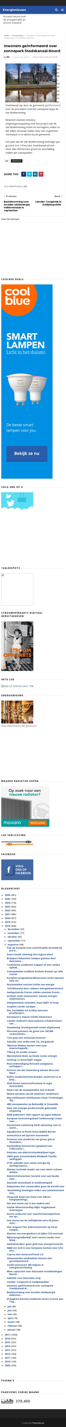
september (14, 940)
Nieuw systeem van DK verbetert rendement (33, 1093)
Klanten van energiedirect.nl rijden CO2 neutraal (35, 1233)
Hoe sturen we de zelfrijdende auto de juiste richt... (33, 1222)
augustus (13, 944)
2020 (8, 918)
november (14, 933)
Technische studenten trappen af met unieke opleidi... (33, 966)
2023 (8, 906)
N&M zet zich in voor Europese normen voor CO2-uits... (35, 1249)
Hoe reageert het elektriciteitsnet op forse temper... (32, 1228)
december (14, 929)
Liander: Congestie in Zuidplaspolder (28, 1281)
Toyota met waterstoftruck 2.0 (25, 1254)
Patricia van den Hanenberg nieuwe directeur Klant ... (33, 1071)
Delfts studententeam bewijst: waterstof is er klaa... (34, 1078)
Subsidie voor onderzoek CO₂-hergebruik (30, 1041)
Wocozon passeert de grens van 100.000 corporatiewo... (30, 1032)
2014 (8, 1346)
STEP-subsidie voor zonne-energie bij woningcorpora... (28, 1164)
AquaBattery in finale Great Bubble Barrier (31, 1131)
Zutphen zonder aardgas (21, 1006)
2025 (8, 898)
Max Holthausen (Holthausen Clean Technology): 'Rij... (35, 1099)
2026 (8, 895)
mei (10, 1314)
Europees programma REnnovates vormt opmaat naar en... (35, 979)
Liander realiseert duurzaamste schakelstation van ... (34, 1022)
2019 (8, 922)
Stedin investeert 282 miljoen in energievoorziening (25, 1266)
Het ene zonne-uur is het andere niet (28, 1203)
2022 (8, 910)
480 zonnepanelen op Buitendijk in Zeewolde (32, 1104)
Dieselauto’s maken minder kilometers (29, 1016)
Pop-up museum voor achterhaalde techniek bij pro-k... (34, 949)
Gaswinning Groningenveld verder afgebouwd (33, 1027)
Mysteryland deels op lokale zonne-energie (32, 1055)
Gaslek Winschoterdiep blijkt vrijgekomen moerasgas (31, 1209)
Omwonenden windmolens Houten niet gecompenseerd (29, 1260)
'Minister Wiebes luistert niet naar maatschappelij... (27, 1047)
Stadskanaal (18, 36)
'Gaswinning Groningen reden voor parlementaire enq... (35, 1192)
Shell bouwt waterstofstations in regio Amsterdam (29, 1085)
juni (10, 1310)
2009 (8, 1365)
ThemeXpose (38, 1423)
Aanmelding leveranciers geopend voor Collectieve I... (29, 1147)
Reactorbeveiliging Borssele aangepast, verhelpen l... (30, 1065)
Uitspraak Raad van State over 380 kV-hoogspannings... (29, 1198)
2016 (8, 1338)
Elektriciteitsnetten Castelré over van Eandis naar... (33, 1177)
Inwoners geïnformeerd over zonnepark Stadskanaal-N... (30, 1287)
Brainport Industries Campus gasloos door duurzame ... (31, 960)
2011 (8, 1357)
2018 (8, 925)
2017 (8, 1334)
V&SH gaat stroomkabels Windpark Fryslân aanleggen (32, 1158)
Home (6, 36)
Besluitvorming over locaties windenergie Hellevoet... (31, 1294)
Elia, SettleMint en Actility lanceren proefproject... (27, 1012)
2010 (8, 1361)
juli (10, 1306)
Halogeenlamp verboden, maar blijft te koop (32, 1002)
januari (12, 1329)
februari (13, 1325)
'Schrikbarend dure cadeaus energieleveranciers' (35, 988)
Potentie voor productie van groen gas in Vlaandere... (31, 1141)
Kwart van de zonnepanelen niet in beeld (30, 1089)
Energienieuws (14, 10)
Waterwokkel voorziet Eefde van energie (30, 984)
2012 (8, 1353)
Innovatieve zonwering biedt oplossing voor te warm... (34, 1126)
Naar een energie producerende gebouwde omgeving (32, 1109)
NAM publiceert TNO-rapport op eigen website (34, 1114)
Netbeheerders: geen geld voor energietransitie (35, 1244)
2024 (8, 902)
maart (11, 1321)
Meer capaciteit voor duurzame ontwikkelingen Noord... (34, 1273)
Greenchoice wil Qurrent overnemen (28, 1135)
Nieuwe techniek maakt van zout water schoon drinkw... (34, 1171)
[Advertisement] (25, 539)
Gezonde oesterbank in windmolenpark (29, 1182)
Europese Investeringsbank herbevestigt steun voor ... (34, 1120)
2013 (8, 1350)
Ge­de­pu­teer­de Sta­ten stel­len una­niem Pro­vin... (34, 992)
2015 (8, 1342)
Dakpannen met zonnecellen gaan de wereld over (35, 1186)
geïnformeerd (52, 105)
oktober (12, 936)
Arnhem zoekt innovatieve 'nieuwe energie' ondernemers (32, 997)
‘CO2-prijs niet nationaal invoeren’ (26, 1037)
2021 (8, 914)
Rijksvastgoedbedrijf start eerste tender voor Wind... (33, 1239)
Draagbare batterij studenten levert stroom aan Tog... (35, 1300)
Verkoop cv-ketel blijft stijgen (24, 1059)
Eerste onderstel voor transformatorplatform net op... (33, 1215)
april (10, 1318)
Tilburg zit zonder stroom (22, 1052)
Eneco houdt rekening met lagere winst (30, 954)
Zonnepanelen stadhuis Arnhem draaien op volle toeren (35, 973)
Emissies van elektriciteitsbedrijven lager (31, 1152)
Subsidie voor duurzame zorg (24, 1278)
